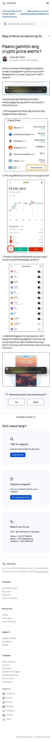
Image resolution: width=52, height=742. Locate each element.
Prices (5, 615)
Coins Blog (7, 618)
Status (5, 645)
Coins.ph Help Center (12, 11)
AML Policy (6, 668)
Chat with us (18, 454)
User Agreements (10, 675)
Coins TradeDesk (9, 598)
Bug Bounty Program (11, 671)
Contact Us (7, 641)
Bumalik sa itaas (25, 417)
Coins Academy (9, 621)
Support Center (9, 638)
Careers (5, 665)
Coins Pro (6, 595)
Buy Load (6, 591)
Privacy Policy (8, 678)
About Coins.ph (8, 661)
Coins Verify (7, 682)
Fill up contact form (21, 497)
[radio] (16, 402)
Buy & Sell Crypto (9, 588)
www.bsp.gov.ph (41, 571)
